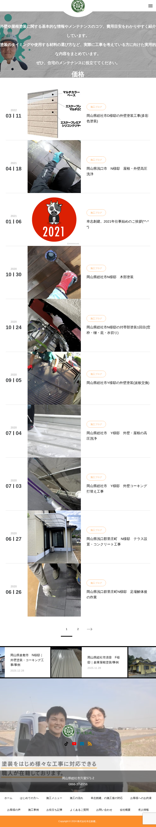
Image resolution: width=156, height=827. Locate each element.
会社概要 (125, 809)
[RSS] (89, 743)
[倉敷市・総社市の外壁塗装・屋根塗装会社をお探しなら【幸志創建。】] (78, 731)
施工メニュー (54, 798)
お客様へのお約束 (141, 798)
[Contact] (82, 743)
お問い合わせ (104, 809)
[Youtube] (74, 743)
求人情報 (143, 809)
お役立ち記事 (54, 809)
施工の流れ (76, 798)
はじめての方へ (29, 798)
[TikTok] (66, 743)
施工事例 (33, 809)
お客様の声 (14, 809)
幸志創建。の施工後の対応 (107, 798)
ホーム (8, 798)
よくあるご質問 (79, 809)
